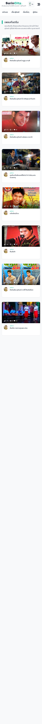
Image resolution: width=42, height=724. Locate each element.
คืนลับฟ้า (12, 252)
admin (12, 58)
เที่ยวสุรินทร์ (15, 12)
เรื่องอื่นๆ (26, 12)
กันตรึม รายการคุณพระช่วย (18, 328)
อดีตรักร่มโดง (14, 213)
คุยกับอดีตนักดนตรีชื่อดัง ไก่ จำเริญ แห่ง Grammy (23, 176)
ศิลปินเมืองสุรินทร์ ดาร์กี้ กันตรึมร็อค (21, 290)
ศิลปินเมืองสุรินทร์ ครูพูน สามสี (20, 60)
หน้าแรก (5, 12)
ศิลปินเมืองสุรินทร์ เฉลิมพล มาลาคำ (21, 137)
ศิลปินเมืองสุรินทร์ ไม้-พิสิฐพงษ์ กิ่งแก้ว (22, 99)
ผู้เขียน (35, 12)
